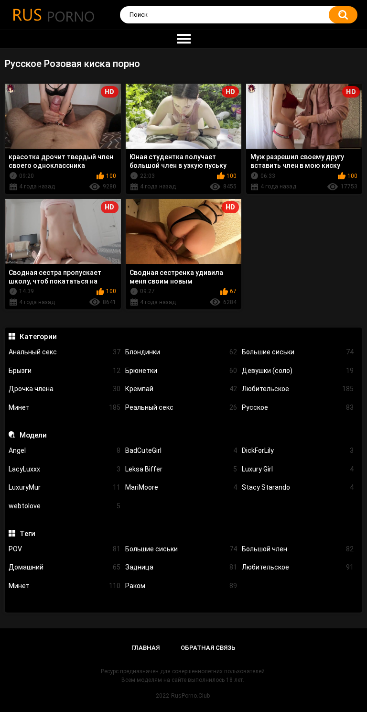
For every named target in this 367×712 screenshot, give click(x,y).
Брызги (64, 370)
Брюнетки (181, 370)
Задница (181, 567)
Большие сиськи (298, 352)
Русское (298, 407)
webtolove (64, 506)
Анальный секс (64, 352)
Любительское (298, 389)
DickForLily (298, 450)
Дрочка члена (64, 389)
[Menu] (183, 39)
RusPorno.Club (190, 695)
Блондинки (181, 352)
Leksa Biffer (181, 469)
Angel (64, 450)
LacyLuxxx (64, 469)
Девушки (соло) (298, 370)
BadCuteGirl (181, 450)
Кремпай (181, 389)
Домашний (64, 567)
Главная (145, 647)
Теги (27, 533)
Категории (38, 336)
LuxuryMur (64, 487)
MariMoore (181, 487)
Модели (33, 435)
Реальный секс (181, 407)
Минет (64, 407)
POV (64, 549)
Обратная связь (208, 647)
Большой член (298, 549)
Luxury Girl (298, 469)
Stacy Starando (298, 487)
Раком (181, 586)
